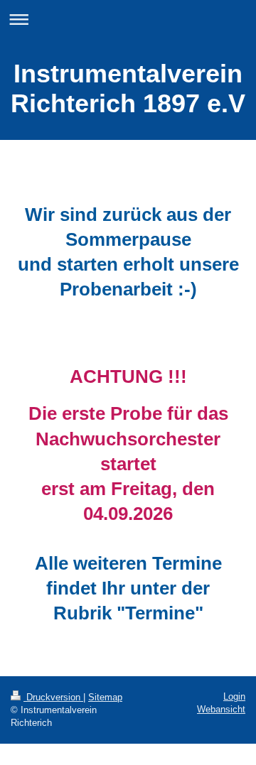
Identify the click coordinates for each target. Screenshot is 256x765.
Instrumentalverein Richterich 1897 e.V (128, 88)
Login (234, 696)
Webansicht (221, 709)
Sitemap (105, 697)
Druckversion (53, 697)
